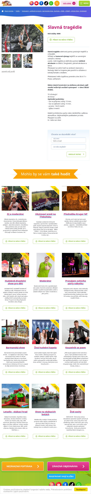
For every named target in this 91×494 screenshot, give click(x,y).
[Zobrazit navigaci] (84, 3)
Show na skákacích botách (45, 413)
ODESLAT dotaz (74, 154)
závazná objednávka (65, 466)
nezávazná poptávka (19, 466)
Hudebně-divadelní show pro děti (15, 282)
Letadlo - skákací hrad (15, 411)
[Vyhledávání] (57, 3)
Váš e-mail (56, 138)
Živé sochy (75, 411)
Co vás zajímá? (59, 147)
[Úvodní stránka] (7, 3)
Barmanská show (15, 347)
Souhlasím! (81, 489)
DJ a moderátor (15, 214)
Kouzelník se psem (75, 347)
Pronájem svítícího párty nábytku (75, 282)
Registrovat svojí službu (61, 476)
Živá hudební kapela (45, 347)
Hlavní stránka (9, 11)
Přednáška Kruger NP (75, 214)
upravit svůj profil (8, 71)
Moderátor (45, 280)
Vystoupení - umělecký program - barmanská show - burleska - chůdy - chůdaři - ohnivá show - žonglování (54, 11)
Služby (18, 11)
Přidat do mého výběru (63, 40)
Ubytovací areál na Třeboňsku (45, 215)
